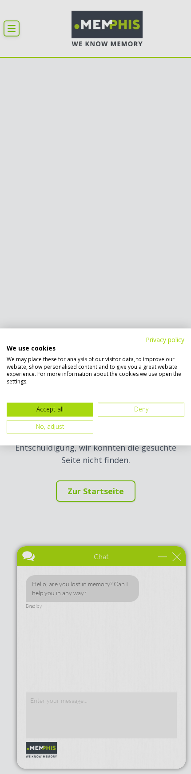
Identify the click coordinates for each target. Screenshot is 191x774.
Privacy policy (165, 339)
